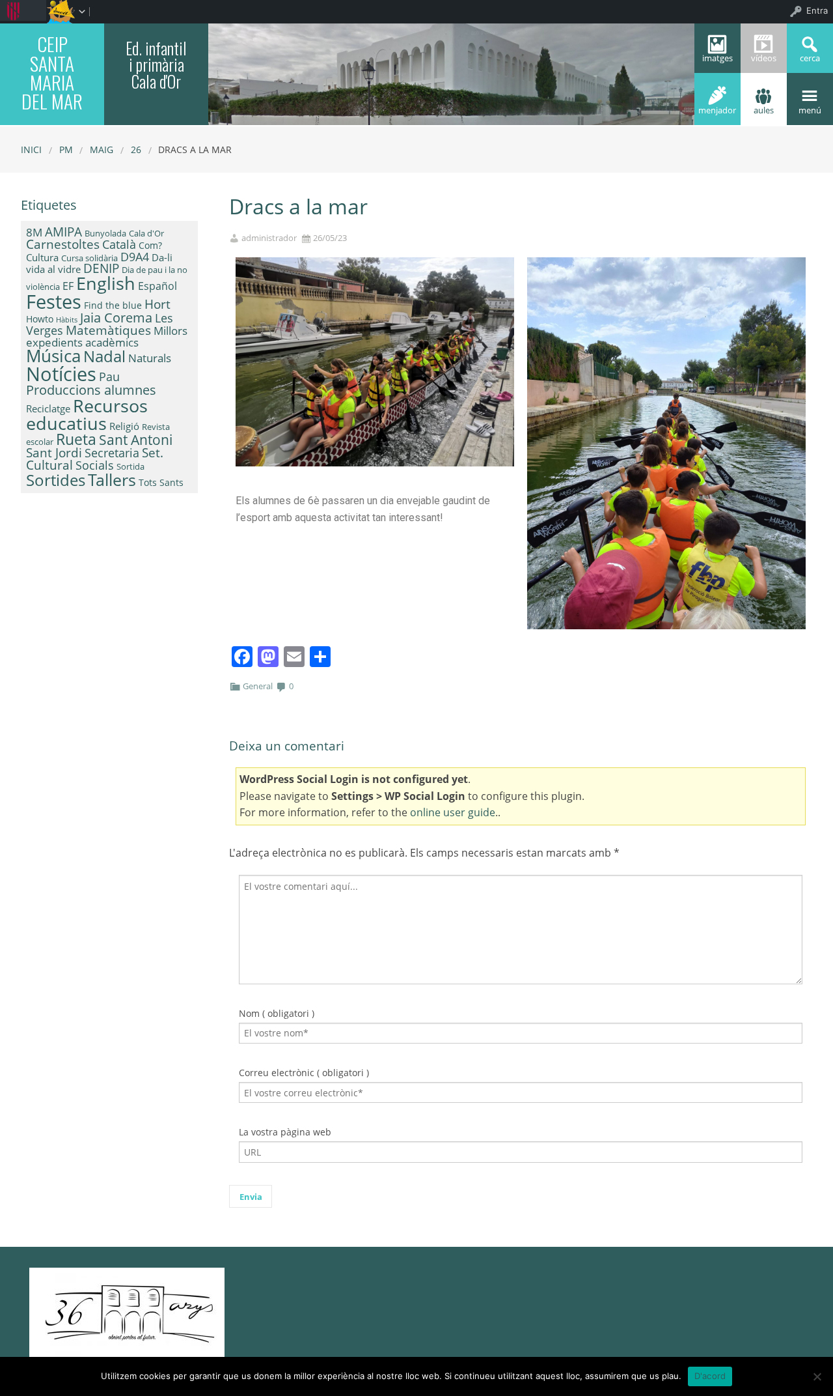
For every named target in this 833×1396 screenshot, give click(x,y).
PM (66, 149)
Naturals (149, 357)
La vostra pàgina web (285, 1132)
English (105, 283)
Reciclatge (48, 408)
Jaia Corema (116, 317)
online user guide (452, 812)
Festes (53, 302)
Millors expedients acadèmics (106, 336)
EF (68, 286)
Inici (31, 149)
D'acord (710, 1376)
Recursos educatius (87, 414)
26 (136, 149)
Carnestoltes (63, 244)
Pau (109, 376)
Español (157, 286)
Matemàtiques (108, 330)
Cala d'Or (146, 233)
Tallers (112, 479)
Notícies (61, 373)
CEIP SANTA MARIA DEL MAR (52, 72)
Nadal (104, 356)
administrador (269, 238)
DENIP (101, 268)
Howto (39, 319)
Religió (124, 426)
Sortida (130, 466)
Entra (817, 10)
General (258, 686)
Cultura (42, 257)
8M (34, 232)
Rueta (76, 439)
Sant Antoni (135, 439)
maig (101, 149)
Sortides (55, 480)
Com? (150, 245)
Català (119, 244)
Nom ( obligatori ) (276, 1013)
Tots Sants (161, 482)
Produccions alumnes (91, 389)
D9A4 (134, 256)
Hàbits (66, 319)
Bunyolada (105, 233)
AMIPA (63, 231)
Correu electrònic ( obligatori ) (304, 1072)
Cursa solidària (89, 258)
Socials (94, 465)
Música (53, 356)
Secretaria (112, 453)
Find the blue (113, 305)
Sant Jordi (54, 452)
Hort (157, 304)
